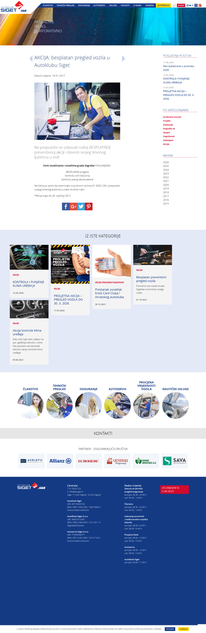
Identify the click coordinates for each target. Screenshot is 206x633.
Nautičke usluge (175, 389)
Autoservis (99, 5)
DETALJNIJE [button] (170, 629)
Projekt (167, 120)
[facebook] (196, 5)
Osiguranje (84, 5)
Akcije (166, 144)
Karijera (149, 5)
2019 (166, 188)
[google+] (200, 5)
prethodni (30, 58)
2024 (166, 169)
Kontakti (103, 433)
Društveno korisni (172, 116)
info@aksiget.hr (76, 491)
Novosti (125, 5)
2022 (166, 177)
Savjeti (166, 132)
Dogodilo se (169, 128)
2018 (166, 192)
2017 (166, 196)
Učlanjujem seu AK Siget (170, 489)
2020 (166, 184)
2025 (166, 166)
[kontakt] (190, 5)
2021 (166, 181)
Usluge (113, 5)
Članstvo (48, 5)
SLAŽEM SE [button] (183, 629)
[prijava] (187, 5)
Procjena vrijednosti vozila (146, 386)
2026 (166, 162)
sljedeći (123, 58)
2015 (166, 203)
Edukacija (168, 124)
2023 (166, 173)
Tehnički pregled (65, 5)
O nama (138, 5)
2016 (166, 199)
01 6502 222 (75, 488)
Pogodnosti (169, 136)
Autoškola (163, 5)
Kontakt (181, 5)
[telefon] (192, 5)
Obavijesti (168, 140)
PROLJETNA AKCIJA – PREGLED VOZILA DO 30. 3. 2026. (178, 94)
